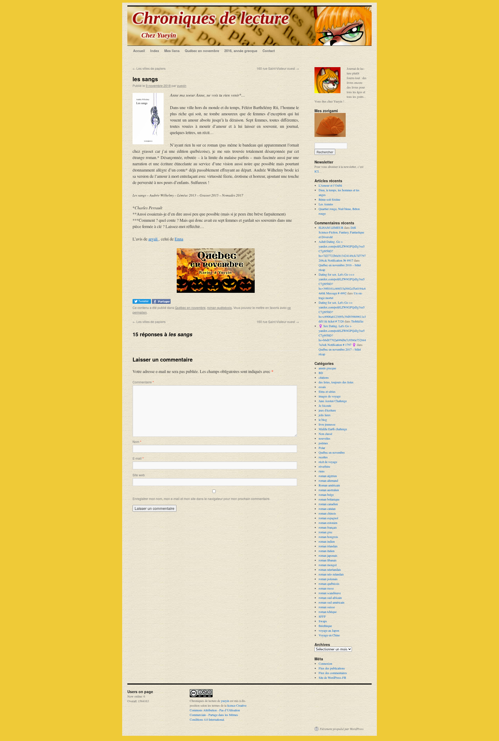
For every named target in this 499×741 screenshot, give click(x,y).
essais (322, 387)
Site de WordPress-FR (332, 677)
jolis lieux (325, 415)
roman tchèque (328, 612)
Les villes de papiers (149, 68)
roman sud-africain (330, 598)
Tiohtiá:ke (357, 321)
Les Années (326, 204)
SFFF (322, 616)
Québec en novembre (202, 50)
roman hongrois (328, 537)
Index (154, 50)
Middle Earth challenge (333, 429)
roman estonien (328, 523)
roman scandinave (330, 593)
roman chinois (327, 513)
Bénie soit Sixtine (329, 199)
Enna (179, 239)
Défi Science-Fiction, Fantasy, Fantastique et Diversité (341, 232)
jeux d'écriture (327, 410)
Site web (139, 475)
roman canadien (328, 504)
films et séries (327, 391)
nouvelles (324, 438)
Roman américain (329, 485)
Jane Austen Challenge (333, 401)
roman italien (326, 551)
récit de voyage (328, 462)
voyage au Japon (329, 630)
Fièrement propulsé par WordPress (342, 729)
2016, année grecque (240, 50)
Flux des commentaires (333, 673)
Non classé (325, 434)
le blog (323, 419)
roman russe (326, 588)
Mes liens (172, 50)
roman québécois (219, 307)
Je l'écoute (325, 405)
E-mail (138, 458)
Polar (322, 448)
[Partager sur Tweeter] (142, 302)
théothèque (325, 626)
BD (321, 373)
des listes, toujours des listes (336, 382)
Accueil (139, 50)
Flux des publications (332, 668)
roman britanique (329, 499)
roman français (328, 527)
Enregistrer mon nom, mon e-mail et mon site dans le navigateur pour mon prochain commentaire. (201, 498)
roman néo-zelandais (331, 574)
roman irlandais (328, 546)
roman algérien (328, 476)
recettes (323, 457)
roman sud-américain (331, 602)
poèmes (323, 443)
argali (153, 239)
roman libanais (328, 560)
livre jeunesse (327, 424)
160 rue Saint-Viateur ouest (278, 68)
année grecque (327, 368)
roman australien (329, 490)
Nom (137, 441)
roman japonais (328, 555)
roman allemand (328, 480)
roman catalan (327, 508)
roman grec (325, 532)
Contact (268, 50)
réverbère (324, 466)
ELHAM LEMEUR (331, 227)
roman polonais (328, 579)
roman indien (327, 541)
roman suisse (327, 607)
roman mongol (328, 565)
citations (324, 377)
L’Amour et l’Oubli (330, 185)
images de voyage (329, 396)
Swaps (323, 621)
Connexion (325, 663)
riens (322, 471)
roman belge (326, 494)
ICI (316, 171)
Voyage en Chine (329, 635)
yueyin (181, 85)
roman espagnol (328, 518)
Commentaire (143, 382)
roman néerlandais (330, 569)
